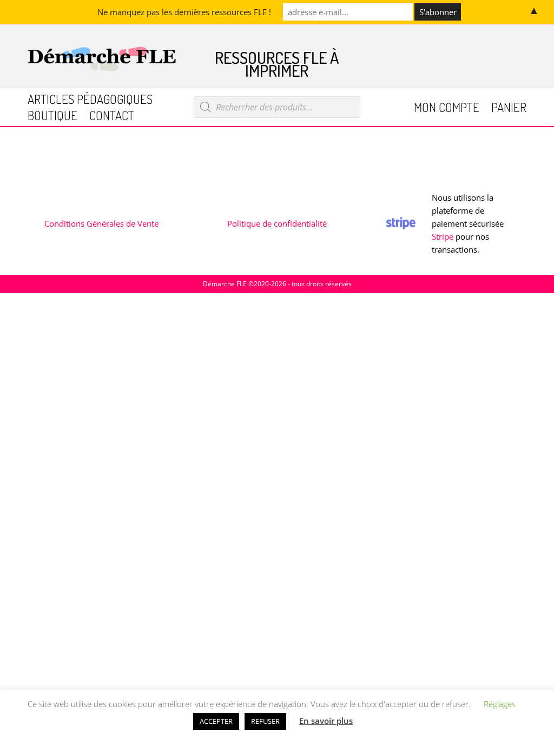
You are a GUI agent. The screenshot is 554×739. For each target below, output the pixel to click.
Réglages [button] (500, 703)
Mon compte (446, 109)
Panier (508, 109)
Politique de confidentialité (277, 223)
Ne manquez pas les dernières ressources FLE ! (184, 11)
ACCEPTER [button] (216, 721)
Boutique (52, 117)
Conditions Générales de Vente (101, 223)
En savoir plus (326, 720)
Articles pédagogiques (90, 101)
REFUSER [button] (265, 721)
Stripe (442, 236)
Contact (111, 117)
